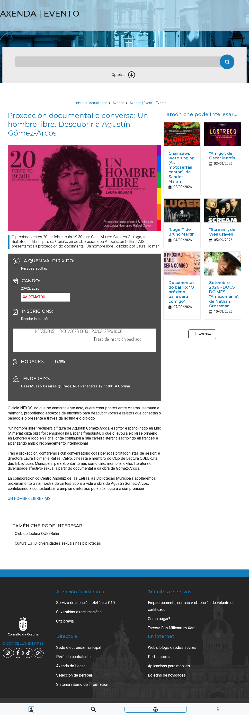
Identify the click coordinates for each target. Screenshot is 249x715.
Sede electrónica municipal (78, 648)
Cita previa (65, 621)
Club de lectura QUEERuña (37, 534)
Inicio (79, 103)
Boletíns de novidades (167, 675)
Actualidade (98, 103)
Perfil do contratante (73, 657)
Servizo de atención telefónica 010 (85, 603)
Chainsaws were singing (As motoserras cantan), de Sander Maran (182, 167)
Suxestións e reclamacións (79, 612)
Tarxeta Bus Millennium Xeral (172, 628)
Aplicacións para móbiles (169, 666)
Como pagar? (159, 619)
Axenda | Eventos (143, 103)
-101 (229, 670)
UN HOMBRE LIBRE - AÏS (29, 499)
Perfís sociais (159, 657)
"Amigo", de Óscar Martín (222, 155)
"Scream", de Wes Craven (222, 232)
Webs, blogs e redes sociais (172, 648)
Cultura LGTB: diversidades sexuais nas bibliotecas (58, 543)
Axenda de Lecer (70, 666)
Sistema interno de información (82, 685)
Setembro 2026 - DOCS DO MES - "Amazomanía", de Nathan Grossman (224, 294)
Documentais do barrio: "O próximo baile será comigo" (182, 292)
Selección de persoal (74, 675)
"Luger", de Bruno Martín (182, 232)
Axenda (118, 103)
